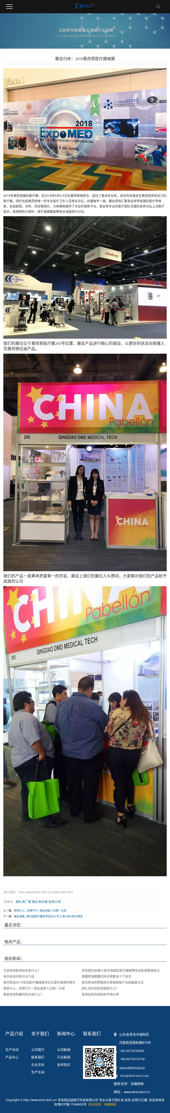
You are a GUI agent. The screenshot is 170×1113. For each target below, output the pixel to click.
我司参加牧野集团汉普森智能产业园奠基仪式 (113, 982)
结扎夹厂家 (23, 901)
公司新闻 (63, 1049)
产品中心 (12, 1057)
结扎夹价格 (40, 901)
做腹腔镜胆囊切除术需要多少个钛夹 (106, 976)
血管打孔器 (139, 1100)
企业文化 (37, 1064)
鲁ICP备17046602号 (72, 1104)
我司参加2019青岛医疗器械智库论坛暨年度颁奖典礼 (39, 982)
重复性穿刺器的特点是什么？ (23, 994)
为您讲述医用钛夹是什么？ (22, 970)
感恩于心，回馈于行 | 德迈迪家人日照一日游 (40, 910)
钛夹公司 (54, 901)
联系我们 (37, 1057)
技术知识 (63, 1064)
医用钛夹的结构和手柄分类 (100, 994)
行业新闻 (63, 1057)
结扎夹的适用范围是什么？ (100, 988)
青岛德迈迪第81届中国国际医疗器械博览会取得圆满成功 (121, 970)
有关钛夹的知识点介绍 (18, 976)
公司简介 (37, 1049)
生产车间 (12, 1049)
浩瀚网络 (137, 1084)
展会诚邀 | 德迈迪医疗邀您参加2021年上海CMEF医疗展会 (48, 916)
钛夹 (128, 1100)
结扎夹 (119, 1100)
